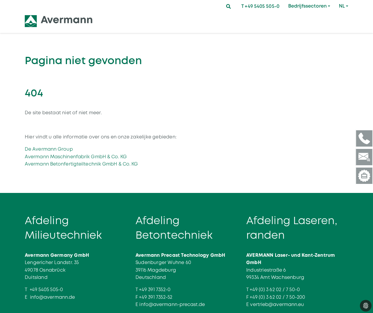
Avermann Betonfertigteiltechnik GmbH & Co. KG (81, 164)
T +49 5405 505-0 (260, 6)
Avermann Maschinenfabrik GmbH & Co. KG (76, 157)
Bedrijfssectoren (307, 6)
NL (342, 6)
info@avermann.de (52, 297)
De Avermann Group (49, 149)
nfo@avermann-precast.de (173, 304)
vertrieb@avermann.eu (277, 304)
